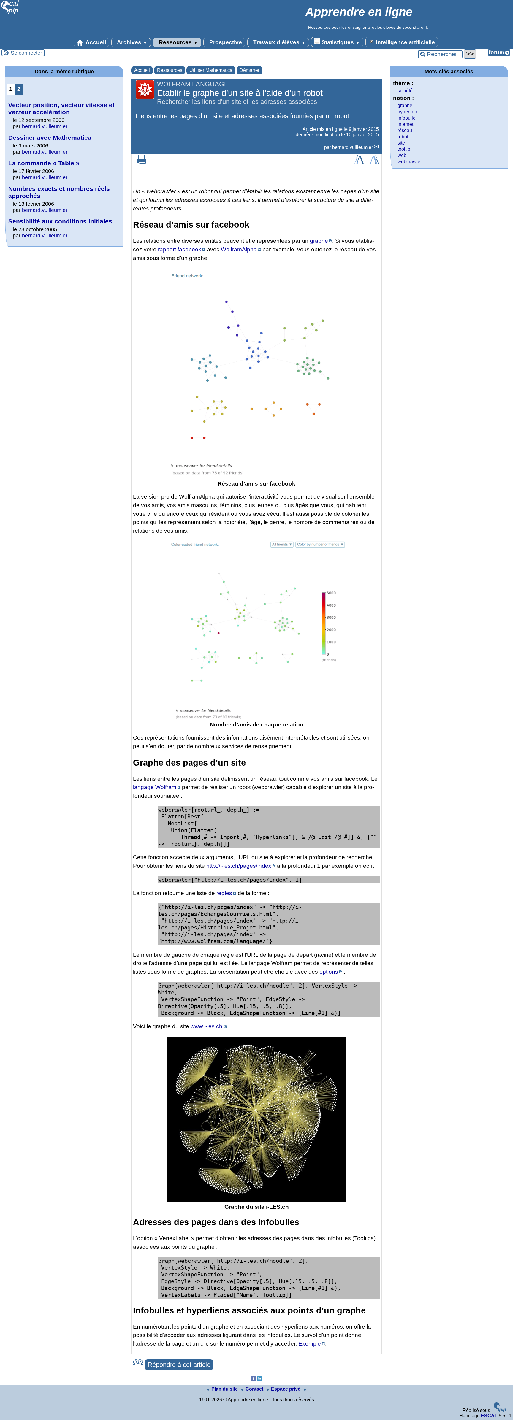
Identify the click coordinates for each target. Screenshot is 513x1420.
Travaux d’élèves (279, 42)
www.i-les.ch (206, 1026)
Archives (132, 42)
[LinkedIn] (259, 1379)
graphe (319, 241)
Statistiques (340, 42)
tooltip (404, 149)
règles (224, 893)
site (401, 142)
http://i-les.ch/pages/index (238, 866)
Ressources (177, 42)
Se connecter (26, 53)
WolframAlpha (239, 249)
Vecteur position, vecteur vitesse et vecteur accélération (61, 108)
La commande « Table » (44, 163)
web (402, 155)
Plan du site (225, 1389)
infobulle (407, 117)
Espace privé (286, 1389)
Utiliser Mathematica (210, 70)
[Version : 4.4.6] (500, 1410)
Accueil (95, 42)
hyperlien (407, 111)
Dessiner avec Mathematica (49, 137)
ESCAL (489, 1415)
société (405, 90)
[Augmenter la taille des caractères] (359, 162)
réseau (405, 130)
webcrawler (410, 161)
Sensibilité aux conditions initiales (60, 221)
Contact (255, 1389)
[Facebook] (253, 1379)
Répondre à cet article (179, 1364)
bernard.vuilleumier (352, 147)
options (328, 972)
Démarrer (249, 70)
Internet (405, 124)
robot (403, 136)
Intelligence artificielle (404, 42)
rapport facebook (179, 249)
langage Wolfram (154, 787)
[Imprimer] (141, 162)
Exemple (309, 1343)
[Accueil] (10, 13)
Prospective (225, 42)
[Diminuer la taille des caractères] (374, 162)
